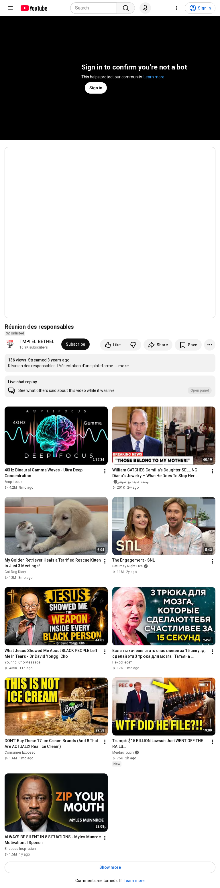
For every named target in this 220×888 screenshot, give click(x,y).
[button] (110, 386)
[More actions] (209, 345)
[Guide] (10, 8)
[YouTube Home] (33, 8)
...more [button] (122, 365)
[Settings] (176, 8)
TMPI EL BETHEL (36, 341)
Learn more (154, 77)
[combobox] (95, 8)
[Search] (126, 8)
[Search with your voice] (145, 8)
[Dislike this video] (133, 345)
